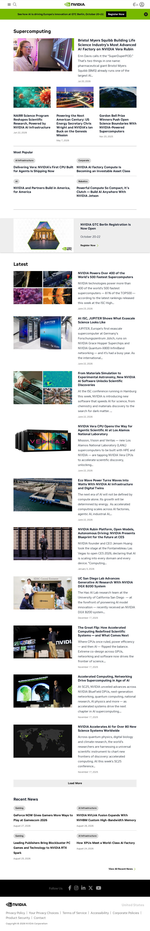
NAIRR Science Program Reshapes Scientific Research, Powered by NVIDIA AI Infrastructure (31, 121)
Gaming (19, 808)
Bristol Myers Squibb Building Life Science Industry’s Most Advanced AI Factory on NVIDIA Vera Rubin (107, 44)
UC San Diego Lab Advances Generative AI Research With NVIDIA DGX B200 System (105, 582)
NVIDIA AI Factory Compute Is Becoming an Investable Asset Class (103, 169)
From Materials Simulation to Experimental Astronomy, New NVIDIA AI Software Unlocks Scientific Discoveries (106, 379)
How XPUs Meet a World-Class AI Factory (106, 843)
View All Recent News (121, 868)
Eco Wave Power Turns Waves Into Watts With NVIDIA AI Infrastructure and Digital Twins (105, 484)
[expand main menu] (9, 4)
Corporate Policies (126, 913)
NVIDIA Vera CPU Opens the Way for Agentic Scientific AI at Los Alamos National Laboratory (105, 430)
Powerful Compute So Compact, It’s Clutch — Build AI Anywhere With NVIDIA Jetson (103, 192)
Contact (40, 918)
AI (16, 181)
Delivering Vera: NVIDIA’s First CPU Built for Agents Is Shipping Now (43, 169)
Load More (75, 783)
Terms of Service (74, 913)
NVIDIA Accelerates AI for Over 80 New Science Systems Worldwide (107, 728)
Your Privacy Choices (44, 913)
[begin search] (14, 4)
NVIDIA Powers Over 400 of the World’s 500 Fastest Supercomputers (105, 275)
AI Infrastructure (24, 160)
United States (133, 905)
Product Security (18, 918)
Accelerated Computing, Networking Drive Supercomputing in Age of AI (105, 678)
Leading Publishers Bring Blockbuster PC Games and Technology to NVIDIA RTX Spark (41, 847)
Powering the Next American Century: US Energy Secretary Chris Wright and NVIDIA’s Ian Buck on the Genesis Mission (74, 125)
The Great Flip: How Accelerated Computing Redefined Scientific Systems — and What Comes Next (103, 631)
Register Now (88, 245)
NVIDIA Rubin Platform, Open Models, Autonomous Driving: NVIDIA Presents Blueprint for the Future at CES (106, 533)
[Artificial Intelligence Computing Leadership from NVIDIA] (74, 4)
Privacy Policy (15, 913)
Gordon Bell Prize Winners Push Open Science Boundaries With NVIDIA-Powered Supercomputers (118, 123)
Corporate (84, 160)
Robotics (83, 181)
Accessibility (100, 913)
